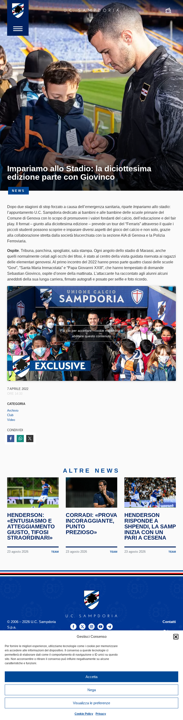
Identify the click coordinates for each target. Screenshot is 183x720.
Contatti (169, 622)
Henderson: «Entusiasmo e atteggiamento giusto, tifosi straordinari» (31, 526)
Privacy (101, 713)
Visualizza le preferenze (91, 703)
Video (11, 420)
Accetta (91, 677)
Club (10, 415)
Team (55, 551)
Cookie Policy (84, 713)
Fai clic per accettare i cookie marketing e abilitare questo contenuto (91, 333)
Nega (91, 690)
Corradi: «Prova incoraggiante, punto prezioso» (91, 523)
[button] (175, 636)
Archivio (12, 410)
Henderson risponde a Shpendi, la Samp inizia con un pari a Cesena (150, 526)
